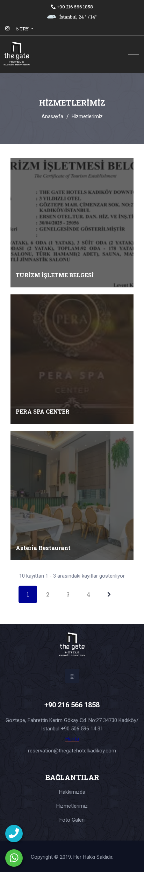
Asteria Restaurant (43, 547)
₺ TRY (23, 28)
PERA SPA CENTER (43, 411)
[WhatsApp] (14, 858)
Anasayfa (52, 116)
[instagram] (7, 28)
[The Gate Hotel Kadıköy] (38, 54)
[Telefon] (14, 833)
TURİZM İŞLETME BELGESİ (55, 275)
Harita (72, 739)
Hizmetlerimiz (72, 806)
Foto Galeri (72, 820)
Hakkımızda (72, 792)
